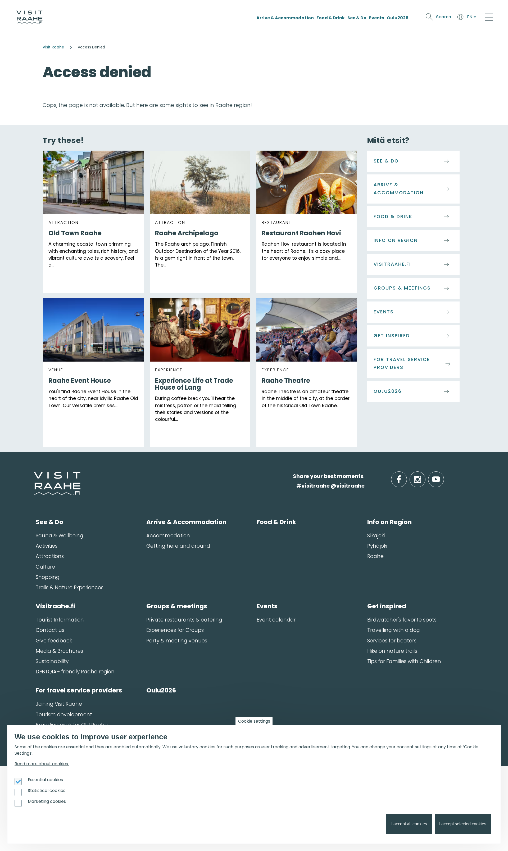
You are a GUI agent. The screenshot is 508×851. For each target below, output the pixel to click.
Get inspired (392, 335)
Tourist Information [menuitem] (60, 619)
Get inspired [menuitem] (386, 606)
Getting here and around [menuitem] (178, 546)
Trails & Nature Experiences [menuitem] (69, 587)
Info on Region (396, 240)
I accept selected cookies (462, 824)
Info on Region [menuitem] (389, 522)
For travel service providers (402, 363)
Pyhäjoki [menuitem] (377, 546)
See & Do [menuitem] (49, 522)
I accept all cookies (409, 824)
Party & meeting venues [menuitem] (176, 640)
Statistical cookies (46, 790)
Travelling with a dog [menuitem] (393, 630)
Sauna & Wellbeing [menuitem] (59, 535)
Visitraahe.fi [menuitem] (55, 606)
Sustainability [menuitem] (52, 661)
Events (376, 18)
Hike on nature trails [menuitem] (392, 651)
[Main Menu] (488, 17)
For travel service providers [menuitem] (79, 690)
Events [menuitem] (267, 606)
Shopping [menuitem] (48, 577)
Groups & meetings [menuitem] (176, 606)
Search (443, 17)
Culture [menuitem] (45, 566)
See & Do (356, 18)
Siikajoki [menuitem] (376, 535)
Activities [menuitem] (46, 546)
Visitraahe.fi (392, 264)
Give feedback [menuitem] (54, 640)
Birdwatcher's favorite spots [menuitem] (402, 619)
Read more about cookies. (42, 764)
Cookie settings (254, 721)
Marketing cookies (47, 801)
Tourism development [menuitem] (64, 714)
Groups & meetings (402, 288)
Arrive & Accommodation (285, 18)
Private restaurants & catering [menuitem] (184, 619)
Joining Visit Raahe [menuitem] (59, 704)
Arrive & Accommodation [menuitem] (186, 522)
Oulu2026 (398, 18)
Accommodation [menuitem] (168, 535)
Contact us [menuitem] (50, 630)
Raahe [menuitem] (375, 556)
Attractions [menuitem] (50, 556)
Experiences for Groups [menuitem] (175, 630)
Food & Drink (330, 18)
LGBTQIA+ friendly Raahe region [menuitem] (75, 671)
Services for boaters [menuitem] (391, 640)
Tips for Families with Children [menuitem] (404, 661)
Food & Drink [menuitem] (276, 522)
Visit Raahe (53, 47)
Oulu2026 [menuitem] (161, 690)
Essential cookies (45, 780)
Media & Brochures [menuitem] (59, 651)
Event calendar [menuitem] (276, 619)
